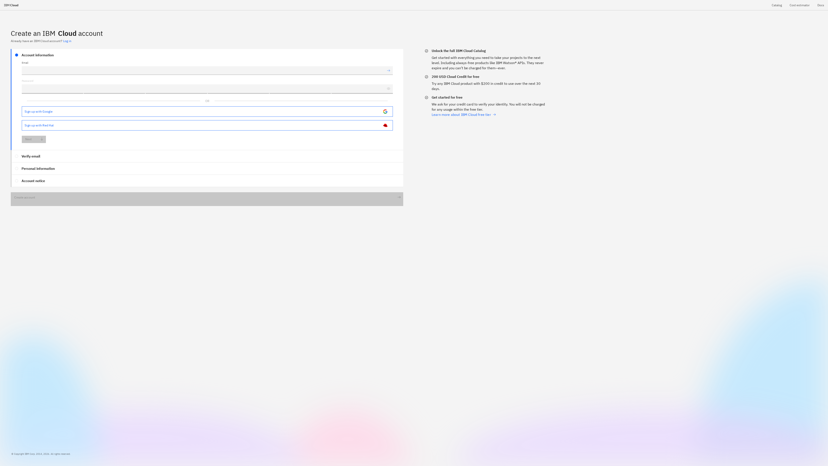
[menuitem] (777, 5)
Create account (24, 197)
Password (28, 80)
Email (25, 62)
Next (28, 139)
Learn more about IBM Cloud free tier (461, 114)
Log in (67, 41)
